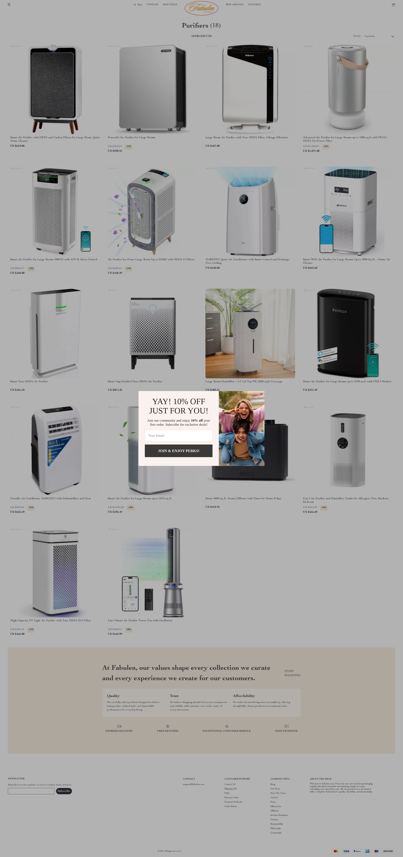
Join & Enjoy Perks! (178, 451)
